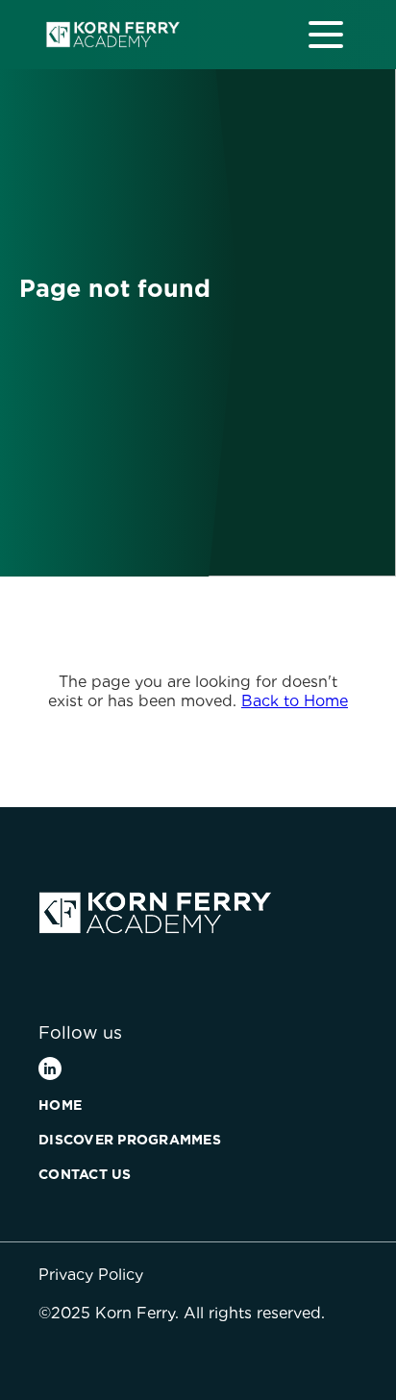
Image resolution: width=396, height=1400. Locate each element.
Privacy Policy (90, 1274)
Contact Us (85, 1174)
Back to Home (294, 701)
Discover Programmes (129, 1139)
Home (60, 1105)
